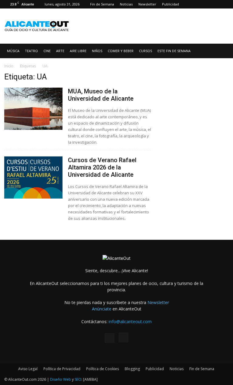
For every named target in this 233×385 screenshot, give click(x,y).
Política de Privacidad (61, 368)
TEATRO (31, 51)
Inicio (8, 66)
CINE (47, 51)
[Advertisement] (157, 22)
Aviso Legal (28, 368)
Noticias (126, 4)
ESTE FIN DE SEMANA (174, 51)
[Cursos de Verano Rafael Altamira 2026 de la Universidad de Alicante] (33, 177)
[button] (221, 51)
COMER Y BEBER (120, 51)
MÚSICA (13, 51)
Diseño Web (60, 379)
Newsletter (147, 4)
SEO (78, 379)
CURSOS (145, 51)
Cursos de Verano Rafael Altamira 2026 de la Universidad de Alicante (102, 167)
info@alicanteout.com (130, 321)
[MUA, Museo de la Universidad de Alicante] (33, 109)
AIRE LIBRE (78, 51)
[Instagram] (224, 4)
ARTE (60, 51)
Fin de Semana (102, 4)
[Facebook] (214, 4)
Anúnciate (101, 309)
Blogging (132, 368)
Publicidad (170, 4)
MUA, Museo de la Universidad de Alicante (100, 95)
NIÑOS (97, 51)
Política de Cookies (102, 368)
